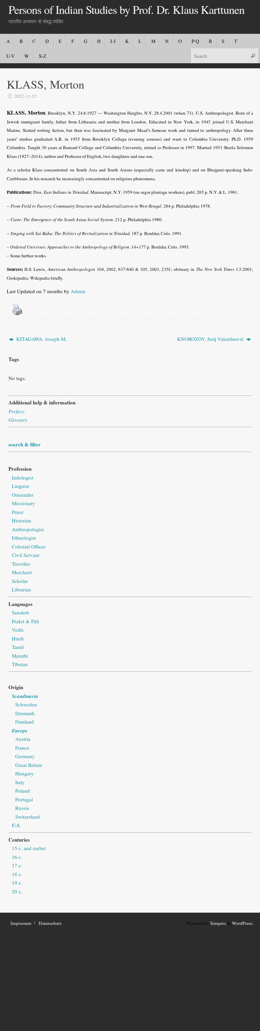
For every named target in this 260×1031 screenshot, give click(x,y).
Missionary (23, 503)
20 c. (17, 891)
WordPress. (242, 923)
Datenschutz (50, 923)
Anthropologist (28, 529)
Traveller (21, 563)
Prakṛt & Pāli (25, 621)
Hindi (18, 638)
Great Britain (28, 764)
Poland (22, 790)
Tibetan (20, 664)
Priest (17, 512)
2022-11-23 (25, 96)
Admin (78, 291)
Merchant (22, 572)
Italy (20, 782)
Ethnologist (24, 537)
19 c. (17, 882)
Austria (22, 738)
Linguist (20, 486)
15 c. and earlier (29, 848)
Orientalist (23, 494)
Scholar (20, 581)
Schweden (26, 704)
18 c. (17, 874)
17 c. (17, 865)
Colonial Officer (28, 546)
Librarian (21, 589)
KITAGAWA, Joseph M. (41, 338)
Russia (22, 807)
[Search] (252, 55)
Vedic (18, 629)
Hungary (24, 773)
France (22, 747)
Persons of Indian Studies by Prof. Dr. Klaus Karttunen (126, 9)
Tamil (18, 646)
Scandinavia (25, 696)
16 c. (17, 856)
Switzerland (27, 816)
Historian (21, 520)
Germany (25, 756)
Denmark (25, 713)
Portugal (24, 799)
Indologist (22, 477)
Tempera (218, 923)
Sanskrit (20, 612)
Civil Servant (25, 555)
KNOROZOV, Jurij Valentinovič (211, 338)
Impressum (20, 923)
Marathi (20, 655)
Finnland (24, 721)
